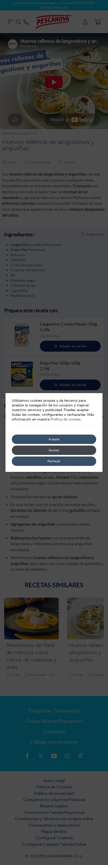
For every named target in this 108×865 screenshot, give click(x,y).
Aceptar (54, 439)
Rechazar (53, 461)
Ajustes (53, 450)
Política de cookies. (66, 419)
